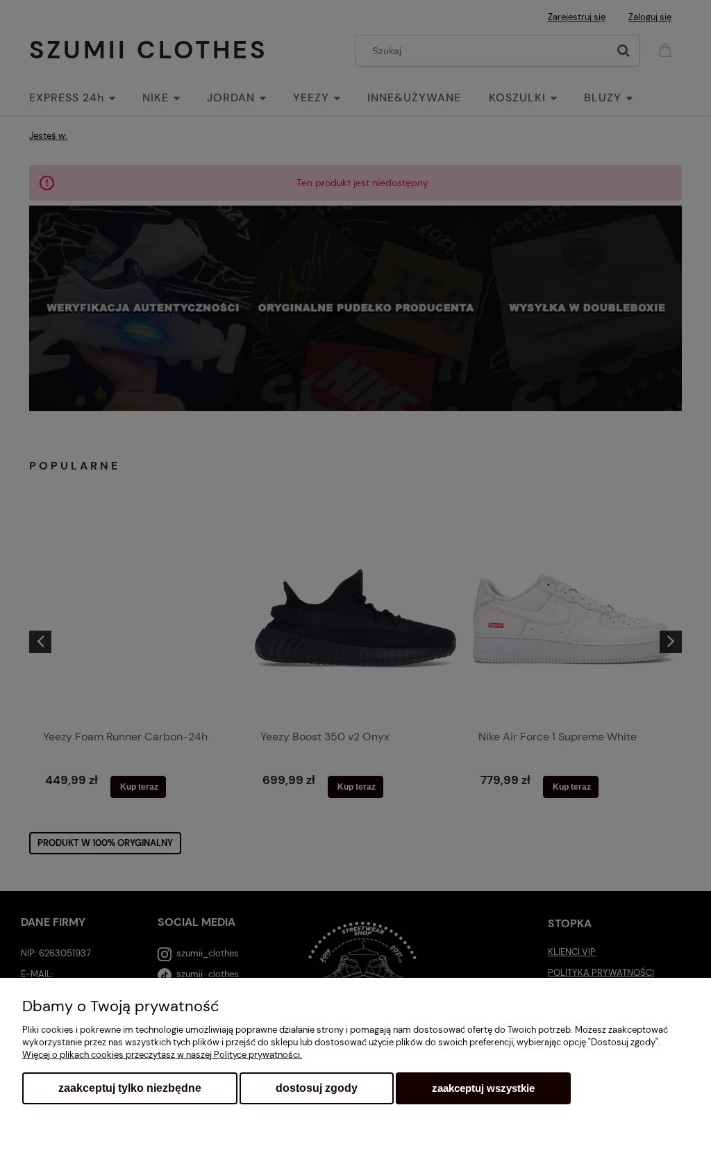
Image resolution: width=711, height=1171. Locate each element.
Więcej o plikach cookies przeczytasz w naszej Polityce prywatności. (162, 1055)
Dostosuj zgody (317, 1088)
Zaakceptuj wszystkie (483, 1088)
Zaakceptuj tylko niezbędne (129, 1088)
